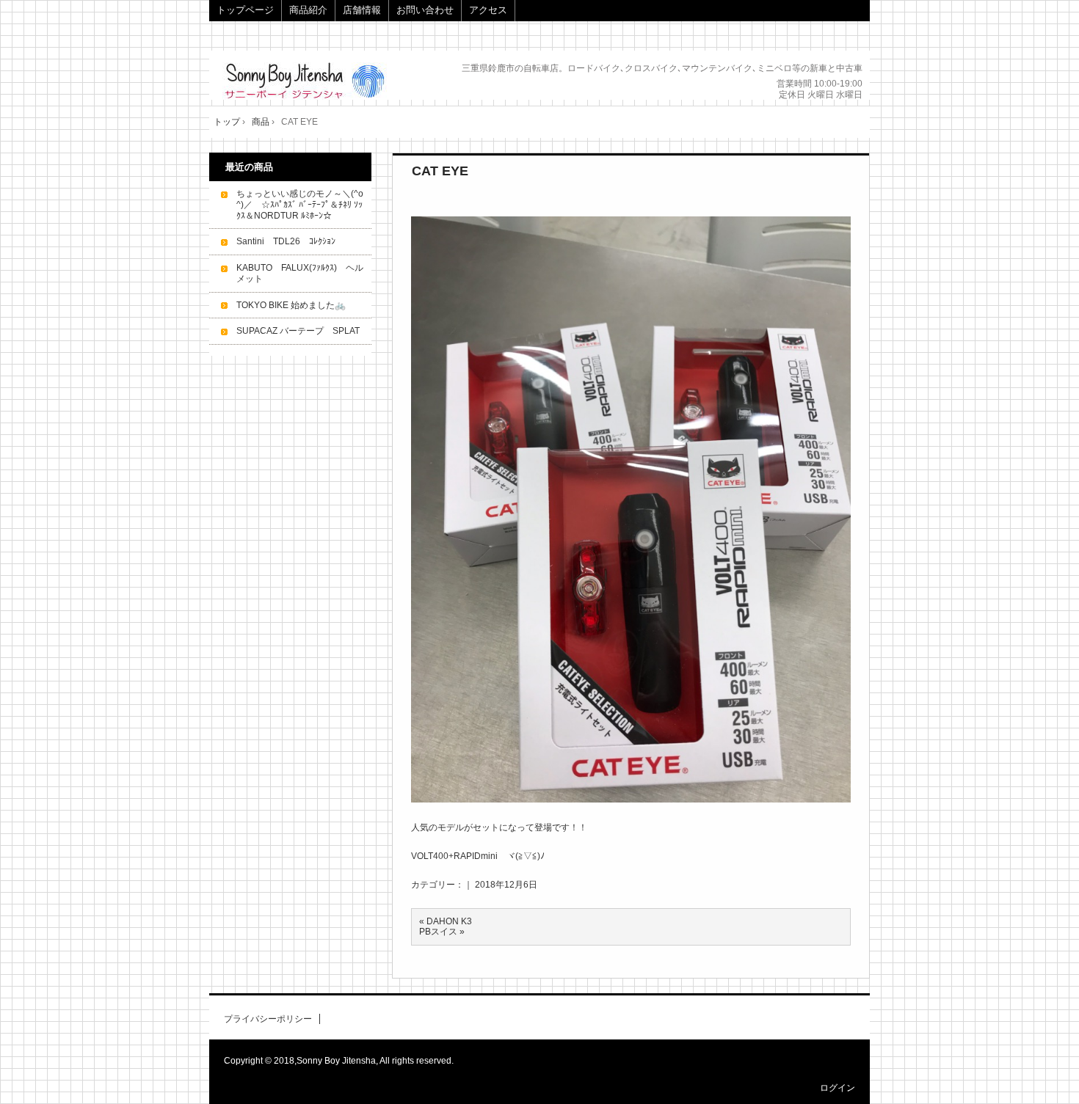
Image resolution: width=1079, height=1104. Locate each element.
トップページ (245, 9)
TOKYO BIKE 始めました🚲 (291, 305)
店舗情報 (362, 9)
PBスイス (438, 931)
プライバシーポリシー (268, 1019)
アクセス (488, 9)
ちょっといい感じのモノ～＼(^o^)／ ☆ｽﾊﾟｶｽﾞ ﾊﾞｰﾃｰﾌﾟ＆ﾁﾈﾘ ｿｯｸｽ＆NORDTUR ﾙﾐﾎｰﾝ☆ (299, 205)
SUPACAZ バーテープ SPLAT (298, 331)
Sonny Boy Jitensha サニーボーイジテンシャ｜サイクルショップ (321, 81)
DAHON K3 (449, 921)
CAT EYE (440, 171)
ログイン (837, 1088)
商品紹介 (308, 9)
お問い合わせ (425, 9)
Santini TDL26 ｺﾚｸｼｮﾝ (285, 241)
